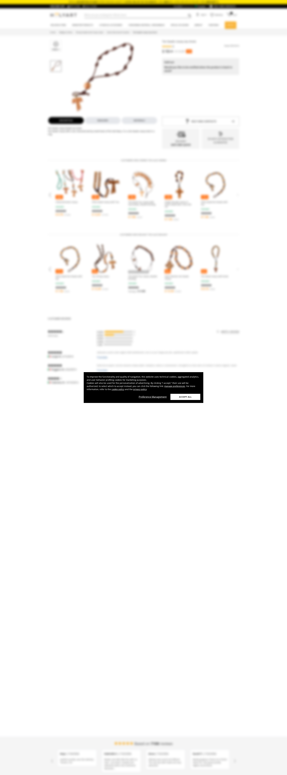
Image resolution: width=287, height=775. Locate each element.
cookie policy (118, 389)
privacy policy (140, 389)
